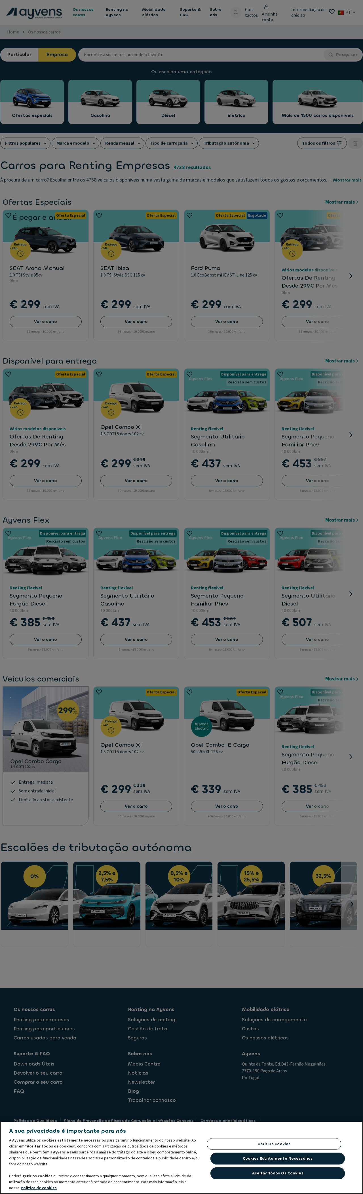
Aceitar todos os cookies (277, 1173)
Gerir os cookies (274, 1144)
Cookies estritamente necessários (278, 1158)
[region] (181, 1158)
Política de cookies (39, 1188)
